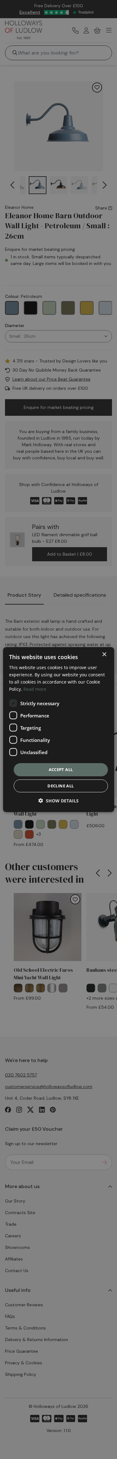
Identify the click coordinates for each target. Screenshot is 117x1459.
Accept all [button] (61, 769)
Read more (34, 689)
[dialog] (58, 729)
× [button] (104, 654)
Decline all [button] (60, 786)
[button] (58, 800)
